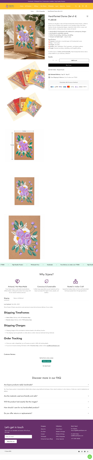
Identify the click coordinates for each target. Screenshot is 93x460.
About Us (62, 6)
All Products (28, 6)
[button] (86, 6)
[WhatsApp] (87, 451)
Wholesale (51, 6)
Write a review (46, 361)
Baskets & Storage (60, 431)
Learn (56, 6)
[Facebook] (79, 451)
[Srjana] (10, 6)
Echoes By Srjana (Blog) (47, 439)
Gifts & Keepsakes (40, 11)
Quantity (50, 57)
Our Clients (43, 6)
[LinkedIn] (84, 451)
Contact (68, 6)
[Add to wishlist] (87, 16)
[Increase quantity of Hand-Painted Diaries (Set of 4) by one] (56, 60)
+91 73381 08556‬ (75, 438)
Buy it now (68, 65)
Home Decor (59, 429)
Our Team (43, 431)
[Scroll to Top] (90, 452)
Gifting (36, 6)
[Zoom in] (42, 17)
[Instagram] (81, 451)
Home (21, 6)
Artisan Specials (60, 439)
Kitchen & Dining (60, 434)
